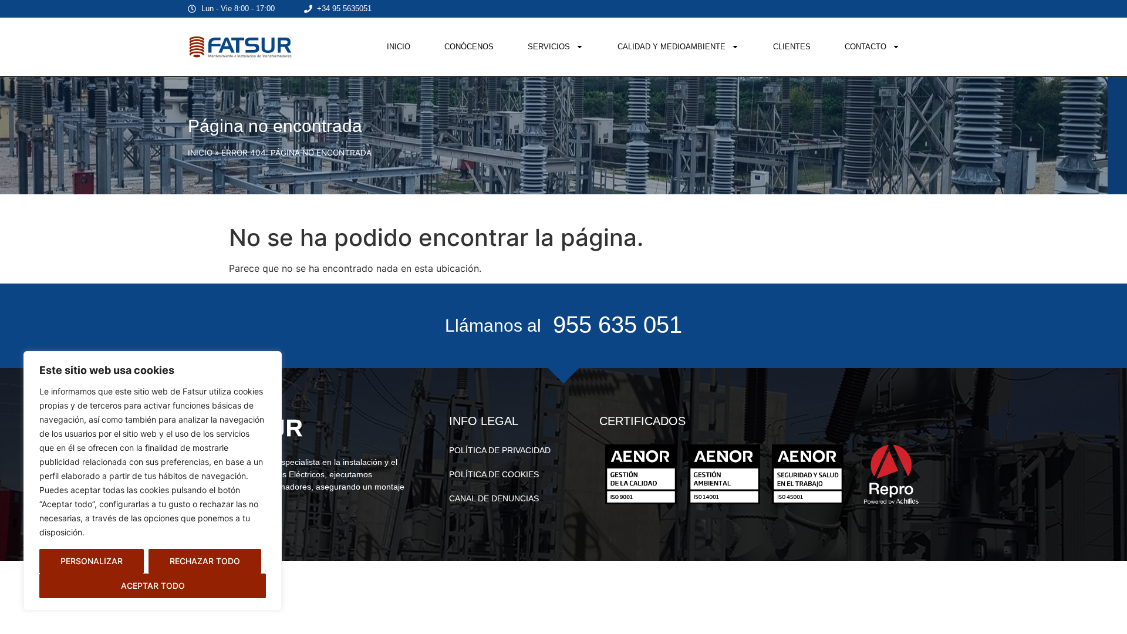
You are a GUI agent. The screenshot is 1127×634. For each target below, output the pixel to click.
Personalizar (91, 561)
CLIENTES (792, 46)
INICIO (398, 46)
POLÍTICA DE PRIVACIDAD (500, 450)
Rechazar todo (205, 561)
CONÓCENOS (469, 46)
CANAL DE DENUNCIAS (494, 498)
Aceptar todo (153, 586)
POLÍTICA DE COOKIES (494, 474)
